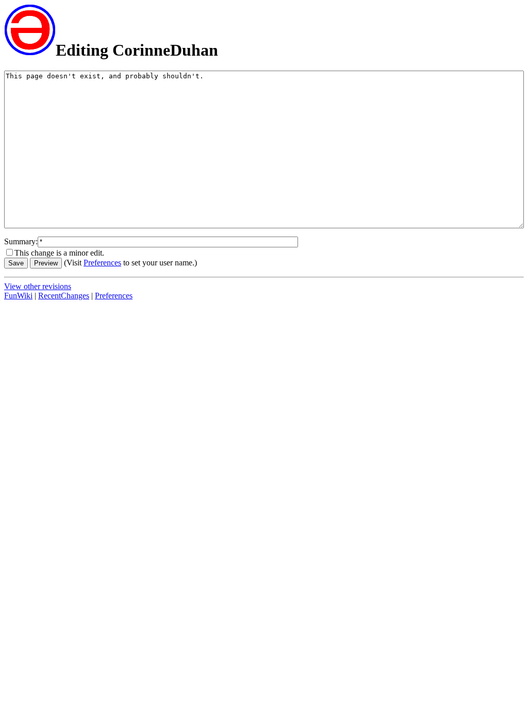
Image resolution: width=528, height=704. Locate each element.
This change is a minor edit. (59, 252)
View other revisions (37, 286)
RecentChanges (63, 295)
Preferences (102, 262)
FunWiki (18, 295)
